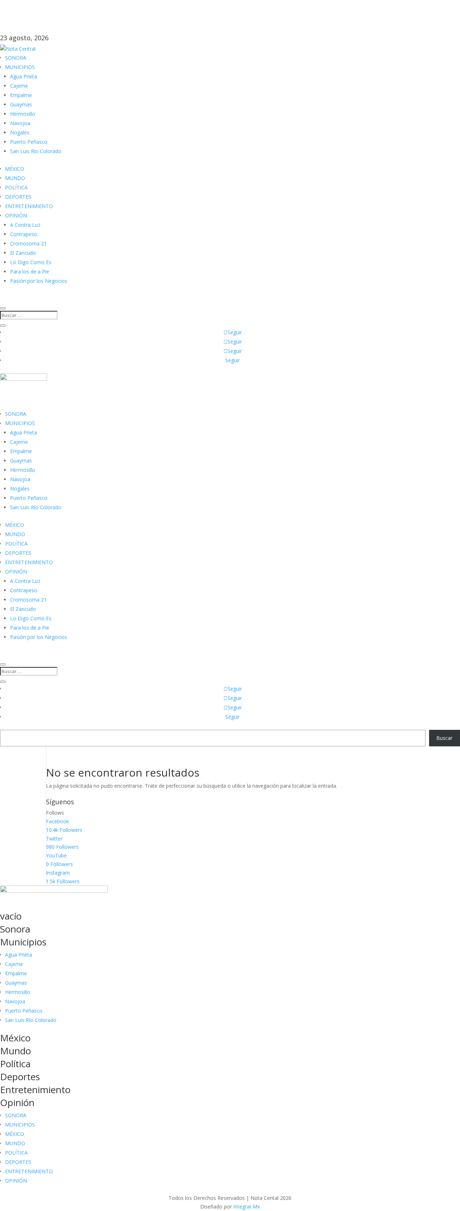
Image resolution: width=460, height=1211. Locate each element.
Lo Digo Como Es (30, 262)
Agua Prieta (23, 76)
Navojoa (20, 123)
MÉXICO (14, 168)
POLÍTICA (16, 187)
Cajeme (19, 85)
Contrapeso (23, 234)
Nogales (19, 132)
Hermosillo (22, 113)
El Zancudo (23, 252)
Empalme (21, 95)
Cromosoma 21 (28, 243)
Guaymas (21, 104)
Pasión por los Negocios (38, 280)
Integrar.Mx (246, 1206)
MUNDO (15, 178)
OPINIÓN (16, 215)
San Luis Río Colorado (35, 151)
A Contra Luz (25, 224)
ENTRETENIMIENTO (29, 206)
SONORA (15, 57)
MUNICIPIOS (20, 67)
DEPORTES (18, 196)
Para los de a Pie (29, 271)
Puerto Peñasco (28, 141)
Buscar (444, 738)
